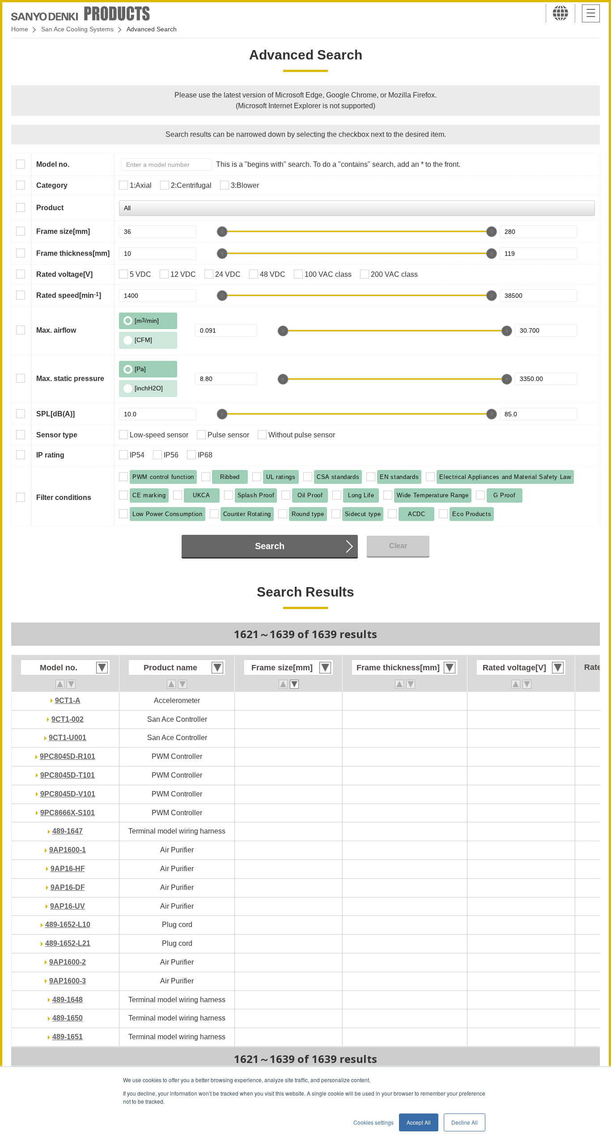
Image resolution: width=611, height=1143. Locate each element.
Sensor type (56, 435)
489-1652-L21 (67, 943)
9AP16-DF (68, 887)
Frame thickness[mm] (73, 253)
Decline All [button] (464, 1122)
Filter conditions (63, 497)
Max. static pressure (70, 378)
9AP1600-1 (67, 850)
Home (19, 29)
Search (269, 546)
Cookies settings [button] (373, 1122)
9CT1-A (68, 700)
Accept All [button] (419, 1122)
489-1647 (67, 831)
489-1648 (67, 999)
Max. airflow (56, 330)
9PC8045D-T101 (67, 775)
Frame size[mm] (63, 231)
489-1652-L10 (67, 924)
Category (52, 185)
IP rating (50, 455)
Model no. (52, 164)
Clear (398, 546)
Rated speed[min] (68, 295)
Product (50, 208)
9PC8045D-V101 (67, 794)
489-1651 (67, 1037)
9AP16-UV (67, 906)
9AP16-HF (68, 868)
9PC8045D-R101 (67, 756)
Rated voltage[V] (64, 274)
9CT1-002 (67, 719)
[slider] (222, 231)
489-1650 (67, 1018)
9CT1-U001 (67, 737)
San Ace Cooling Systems (77, 29)
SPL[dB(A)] (55, 414)
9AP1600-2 (67, 962)
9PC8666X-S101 (67, 813)
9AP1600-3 (67, 981)
